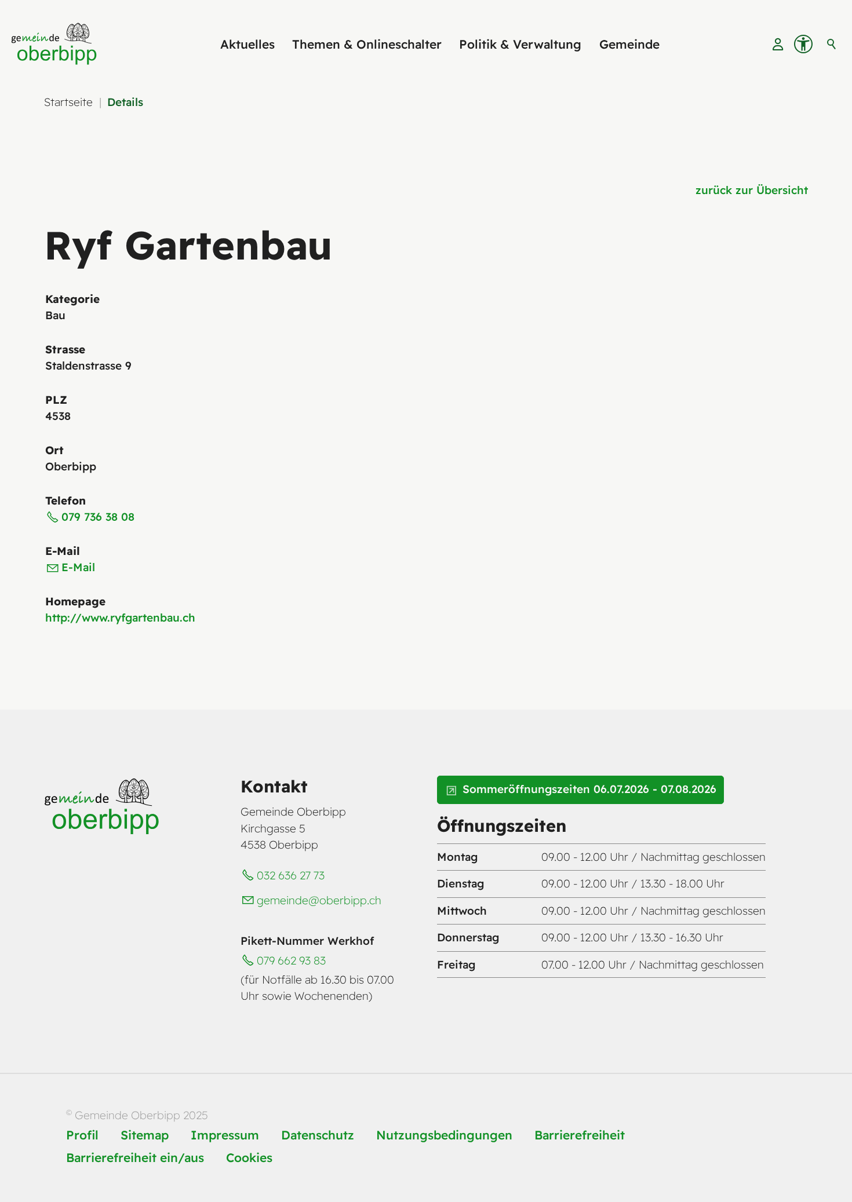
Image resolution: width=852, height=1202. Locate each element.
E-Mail (62, 551)
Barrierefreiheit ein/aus (135, 1157)
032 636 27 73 (291, 875)
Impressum (225, 1134)
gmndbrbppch (319, 900)
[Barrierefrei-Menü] (803, 44)
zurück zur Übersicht (752, 190)
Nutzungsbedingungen (444, 1134)
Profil (82, 1134)
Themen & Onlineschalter (367, 44)
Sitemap (145, 1134)
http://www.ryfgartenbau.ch (120, 617)
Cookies (249, 1157)
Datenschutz (317, 1134)
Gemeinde (629, 44)
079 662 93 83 (291, 960)
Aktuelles (247, 44)
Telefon (65, 500)
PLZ (56, 400)
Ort (54, 450)
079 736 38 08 (97, 517)
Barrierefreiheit (579, 1134)
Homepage (75, 601)
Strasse (65, 349)
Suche (831, 44)
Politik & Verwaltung (520, 44)
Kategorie (72, 299)
